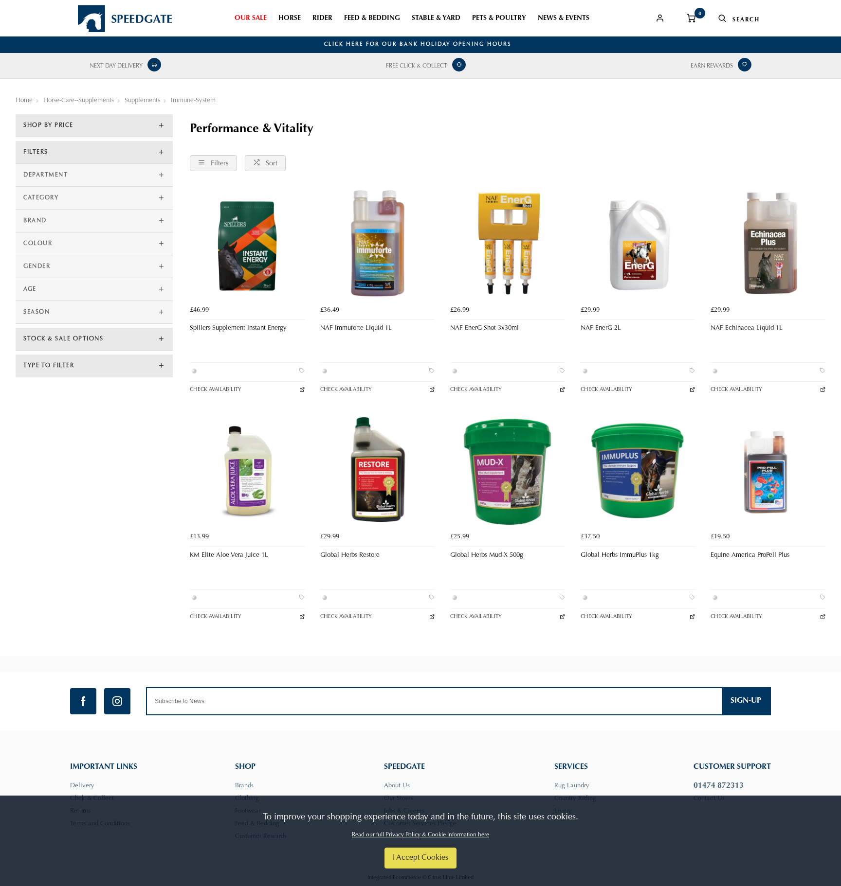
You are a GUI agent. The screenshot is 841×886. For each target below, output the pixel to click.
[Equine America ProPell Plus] (768, 471)
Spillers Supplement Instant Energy (238, 328)
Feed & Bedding (372, 18)
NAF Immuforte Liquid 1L (356, 328)
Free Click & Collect (416, 66)
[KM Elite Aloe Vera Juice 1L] (247, 471)
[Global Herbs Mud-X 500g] (507, 471)
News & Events (563, 18)
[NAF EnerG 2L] (638, 244)
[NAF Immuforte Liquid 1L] (377, 244)
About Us (397, 785)
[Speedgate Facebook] (83, 701)
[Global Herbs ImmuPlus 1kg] (638, 471)
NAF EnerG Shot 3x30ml (484, 328)
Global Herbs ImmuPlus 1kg (620, 555)
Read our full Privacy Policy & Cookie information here (420, 835)
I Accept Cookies (420, 858)
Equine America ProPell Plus (750, 555)
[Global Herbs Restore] (377, 471)
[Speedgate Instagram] (117, 701)
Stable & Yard (436, 18)
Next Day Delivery (116, 66)
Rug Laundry (571, 785)
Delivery (82, 785)
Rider (322, 18)
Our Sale (251, 18)
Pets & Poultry (499, 18)
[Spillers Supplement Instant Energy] (247, 244)
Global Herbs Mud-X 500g (486, 555)
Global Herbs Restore (350, 555)
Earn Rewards (712, 66)
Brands (244, 785)
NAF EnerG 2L (601, 328)
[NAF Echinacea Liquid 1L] (768, 244)
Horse (289, 18)
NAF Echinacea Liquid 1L (747, 328)
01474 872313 (719, 786)
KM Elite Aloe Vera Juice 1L (229, 555)
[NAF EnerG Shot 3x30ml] (507, 244)
